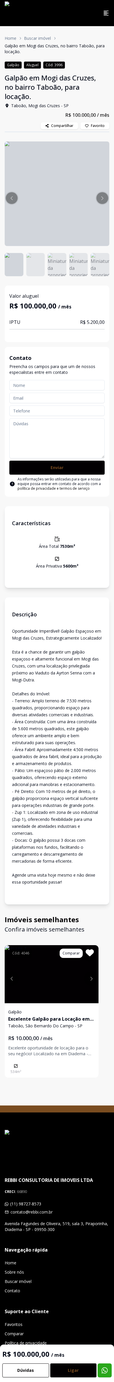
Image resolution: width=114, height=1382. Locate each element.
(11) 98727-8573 (25, 1204)
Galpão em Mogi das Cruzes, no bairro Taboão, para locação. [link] (55, 48)
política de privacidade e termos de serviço (54, 488)
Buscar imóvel (37, 38)
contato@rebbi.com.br (32, 1212)
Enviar (57, 467)
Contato (12, 1290)
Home (10, 38)
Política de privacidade (26, 1343)
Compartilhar (62, 125)
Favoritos (14, 1324)
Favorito (98, 125)
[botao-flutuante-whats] (105, 1370)
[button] (12, 198)
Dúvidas (25, 1370)
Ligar (73, 1370)
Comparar (14, 1333)
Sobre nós (14, 1272)
